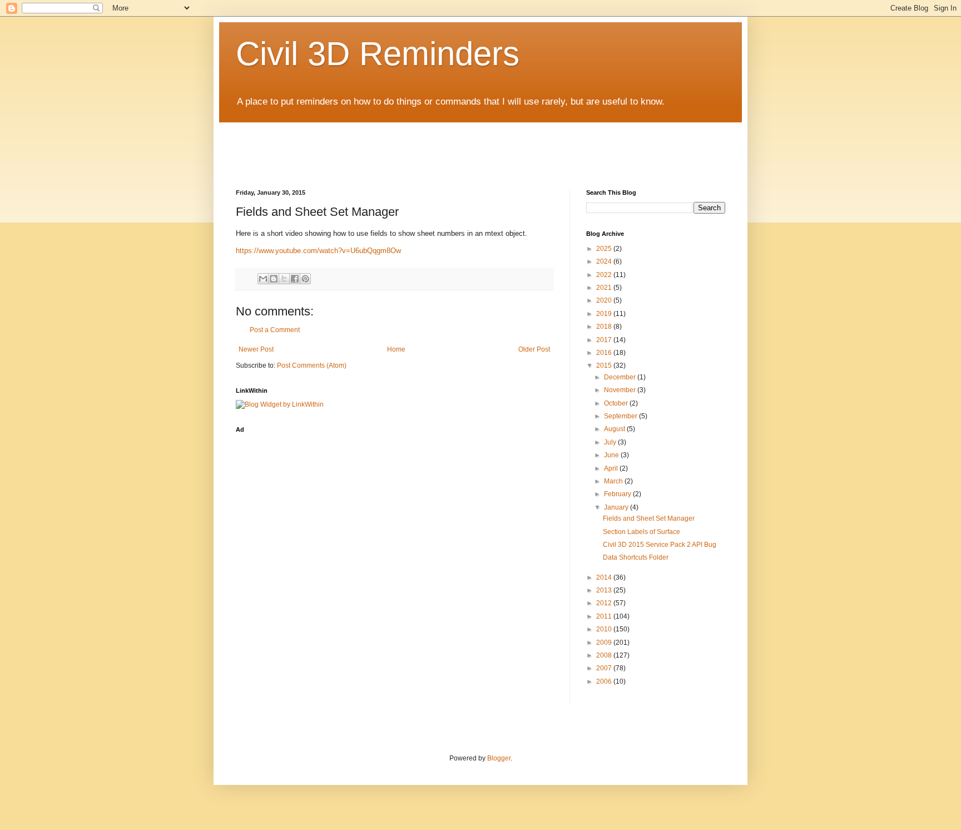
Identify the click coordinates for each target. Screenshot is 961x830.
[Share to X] (284, 278)
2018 (604, 326)
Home (396, 349)
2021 (604, 288)
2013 (604, 590)
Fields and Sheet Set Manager (649, 518)
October (617, 403)
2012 (604, 603)
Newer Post (256, 349)
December (620, 377)
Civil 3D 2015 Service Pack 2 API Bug (659, 545)
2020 (604, 300)
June (612, 455)
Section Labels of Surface (641, 532)
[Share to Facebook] (294, 278)
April (612, 468)
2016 (604, 353)
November (620, 390)
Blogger (499, 758)
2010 (604, 629)
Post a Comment (275, 330)
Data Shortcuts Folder (635, 557)
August (615, 429)
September (621, 416)
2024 (604, 261)
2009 (604, 642)
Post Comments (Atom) (311, 365)
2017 (604, 340)
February (618, 494)
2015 (604, 365)
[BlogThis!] (273, 278)
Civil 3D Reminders (377, 53)
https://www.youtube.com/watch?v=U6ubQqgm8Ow (318, 250)
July (611, 442)
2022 (604, 275)
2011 (604, 616)
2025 (604, 249)
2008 (604, 655)
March (614, 481)
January (617, 507)
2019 (604, 314)
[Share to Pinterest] (305, 278)
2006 (604, 681)
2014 (604, 577)
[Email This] (263, 278)
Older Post (534, 349)
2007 (604, 668)
